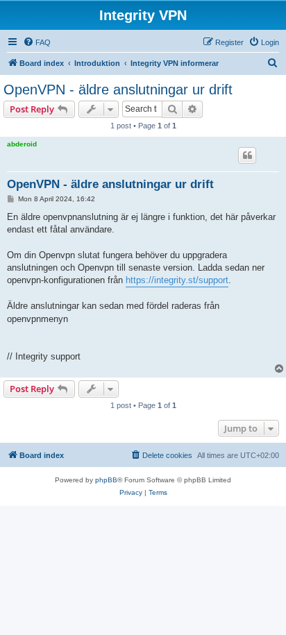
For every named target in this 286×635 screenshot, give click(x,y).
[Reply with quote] (247, 155)
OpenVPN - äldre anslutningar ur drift (118, 89)
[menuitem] (37, 42)
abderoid (22, 144)
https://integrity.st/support (177, 280)
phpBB (106, 480)
